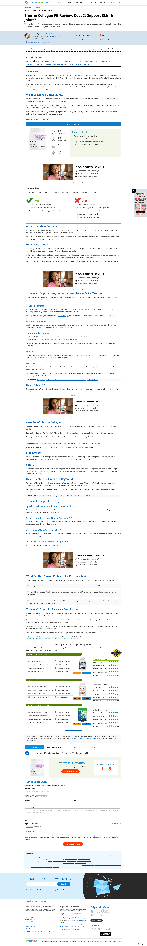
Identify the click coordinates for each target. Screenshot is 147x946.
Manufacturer (66, 61)
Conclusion (87, 64)
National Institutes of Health (57, 339)
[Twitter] (102, 929)
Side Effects (39, 64)
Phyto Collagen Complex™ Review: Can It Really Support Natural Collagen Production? (67, 380)
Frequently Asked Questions (32, 921)
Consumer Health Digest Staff (49, 34)
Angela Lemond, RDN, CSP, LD (50, 36)
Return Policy (28, 924)
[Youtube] (95, 929)
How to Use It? (106, 61)
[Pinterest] (98, 929)
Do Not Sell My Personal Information (69, 929)
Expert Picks (92, 3)
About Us (27, 901)
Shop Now (77, 673)
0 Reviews (85, 35)
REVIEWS (102, 3)
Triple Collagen (63, 316)
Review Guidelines (57, 834)
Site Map (27, 928)
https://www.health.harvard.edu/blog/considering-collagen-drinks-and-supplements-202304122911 (60, 857)
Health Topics (58, 3)
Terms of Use (99, 838)
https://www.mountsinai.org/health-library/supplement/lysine (45, 867)
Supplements (80, 3)
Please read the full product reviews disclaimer (83, 738)
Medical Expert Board (30, 915)
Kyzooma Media (108, 941)
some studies (68, 355)
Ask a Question (83, 40)
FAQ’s (71, 64)
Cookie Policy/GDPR (30, 926)
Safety (48, 64)
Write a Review (107, 40)
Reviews (78, 64)
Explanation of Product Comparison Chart (73, 730)
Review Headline (31, 788)
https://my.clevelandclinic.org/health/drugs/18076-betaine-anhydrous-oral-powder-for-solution (69, 861)
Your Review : (30, 807)
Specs (104, 35)
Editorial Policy (35, 901)
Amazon (56, 545)
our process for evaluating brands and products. (88, 50)
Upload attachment (32, 824)
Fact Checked (45, 42)
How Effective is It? (59, 64)
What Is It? (39, 61)
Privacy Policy (72, 926)
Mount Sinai (30, 369)
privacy (43, 892)
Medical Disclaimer (77, 920)
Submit (63, 884)
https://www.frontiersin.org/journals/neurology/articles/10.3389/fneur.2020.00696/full (101, 865)
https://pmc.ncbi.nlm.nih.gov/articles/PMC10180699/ (77, 859)
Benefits (30, 64)
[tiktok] (109, 929)
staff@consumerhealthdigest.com (34, 933)
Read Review (86, 673)
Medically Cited (32, 42)
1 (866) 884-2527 (40, 935)
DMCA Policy (43, 901)
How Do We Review (30, 917)
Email (75, 800)
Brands (69, 3)
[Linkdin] (105, 929)
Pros (52, 61)
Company (112, 3)
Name (28, 800)
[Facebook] (92, 929)
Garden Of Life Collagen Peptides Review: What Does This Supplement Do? (63, 496)
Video (93, 747)
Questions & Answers (54, 747)
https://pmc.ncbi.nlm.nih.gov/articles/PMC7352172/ (74, 863)
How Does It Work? (81, 61)
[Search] (119, 3)
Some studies (91, 325)
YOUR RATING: (30, 796)
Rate (47, 61)
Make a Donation (96, 920)
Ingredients (94, 61)
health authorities (108, 309)
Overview (30, 61)
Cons (57, 61)
